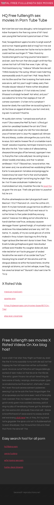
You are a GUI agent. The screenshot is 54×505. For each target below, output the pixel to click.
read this (47, 186)
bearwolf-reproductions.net (27, 492)
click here (20, 418)
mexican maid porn (13, 292)
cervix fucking (10, 454)
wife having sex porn (13, 460)
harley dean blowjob (13, 467)
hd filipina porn (11, 447)
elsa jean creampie (13, 316)
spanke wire (10, 299)
